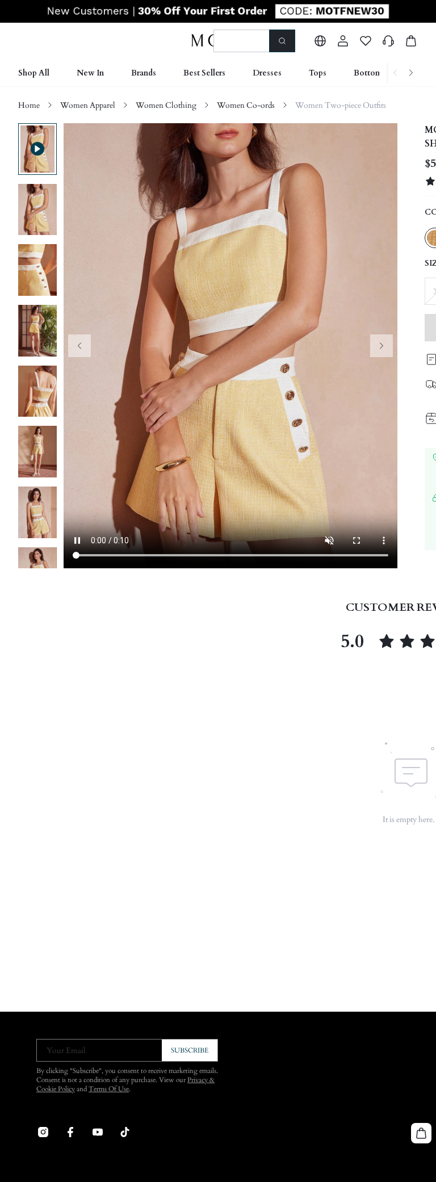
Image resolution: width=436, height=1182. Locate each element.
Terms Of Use (109, 1089)
